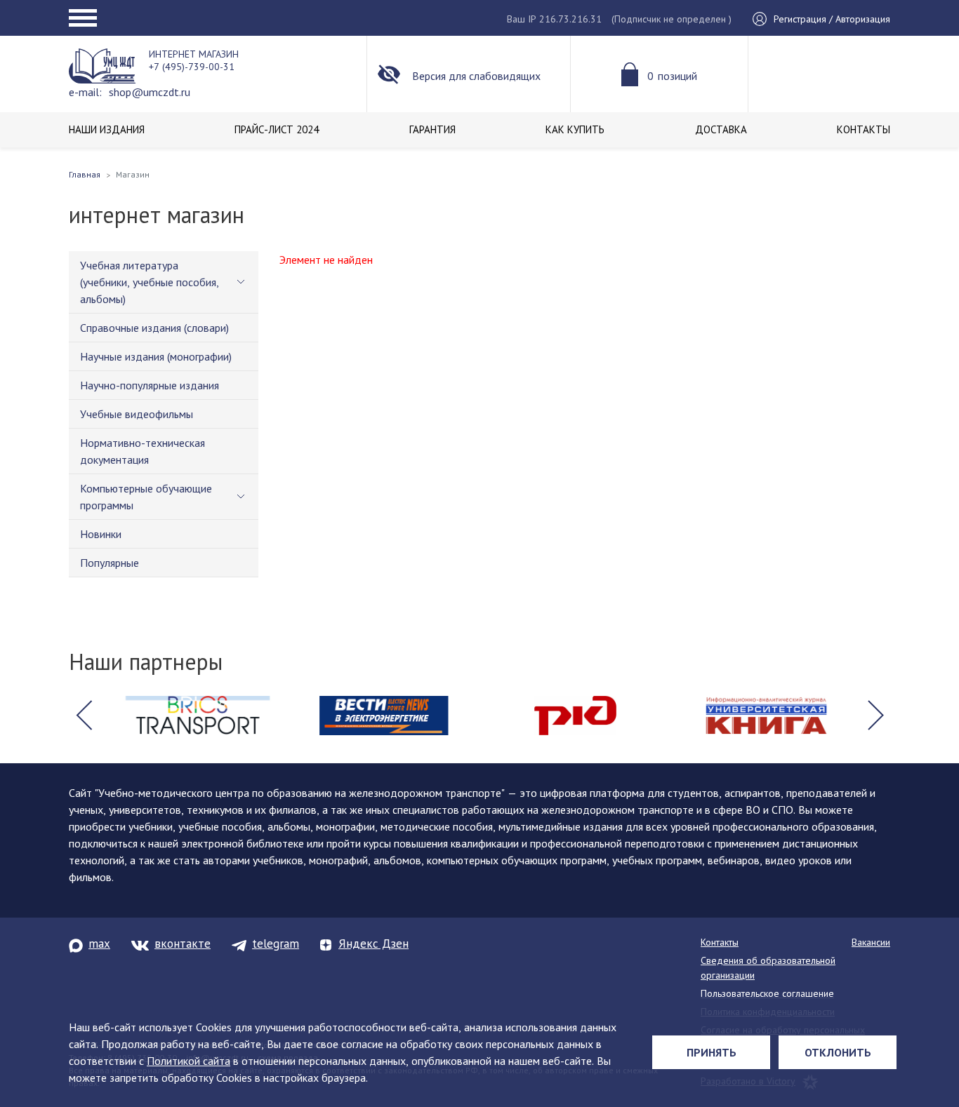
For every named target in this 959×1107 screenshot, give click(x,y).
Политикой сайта (188, 1061)
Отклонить (838, 1052)
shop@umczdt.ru (149, 92)
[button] (83, 715)
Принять (711, 1052)
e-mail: (85, 92)
